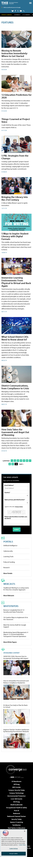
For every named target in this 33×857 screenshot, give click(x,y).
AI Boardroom (16, 781)
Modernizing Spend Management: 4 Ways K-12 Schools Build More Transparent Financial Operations (15, 634)
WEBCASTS (9, 583)
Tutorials (17, 14)
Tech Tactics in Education (16, 828)
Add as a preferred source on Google (11, 7)
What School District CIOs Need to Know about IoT (14, 338)
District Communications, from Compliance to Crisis (15, 387)
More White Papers (10, 642)
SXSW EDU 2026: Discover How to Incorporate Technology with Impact (15, 657)
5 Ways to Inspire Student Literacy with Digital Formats (14, 236)
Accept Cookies (14, 853)
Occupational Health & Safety (16, 808)
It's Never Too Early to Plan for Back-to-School (15, 706)
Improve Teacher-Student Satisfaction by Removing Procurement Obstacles (16, 731)
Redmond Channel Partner (16, 816)
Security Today (16, 819)
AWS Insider (16, 787)
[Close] (25, 831)
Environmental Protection (17, 796)
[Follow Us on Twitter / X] (18, 11)
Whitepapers (10, 606)
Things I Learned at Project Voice (15, 120)
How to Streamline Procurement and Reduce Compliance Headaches (16, 682)
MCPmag (16, 802)
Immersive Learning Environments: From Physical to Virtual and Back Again (16, 281)
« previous (6, 461)
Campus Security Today (16, 790)
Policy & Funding (9, 562)
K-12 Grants (26, 14)
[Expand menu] (30, 3)
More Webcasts (8, 595)
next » (21, 464)
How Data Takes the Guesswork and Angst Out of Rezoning (15, 432)
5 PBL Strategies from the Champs (14, 157)
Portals (8, 541)
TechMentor (16, 825)
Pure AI (16, 810)
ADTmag (17, 784)
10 (16, 464)
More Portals (7, 573)
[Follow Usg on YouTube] (21, 11)
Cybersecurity (8, 551)
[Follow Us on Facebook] (15, 11)
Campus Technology (16, 793)
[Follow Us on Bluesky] (12, 11)
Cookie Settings (13, 848)
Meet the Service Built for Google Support (14, 626)
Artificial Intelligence (10, 545)
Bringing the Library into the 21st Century (14, 198)
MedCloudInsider (16, 805)
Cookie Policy (22, 845)
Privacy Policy (19, 506)
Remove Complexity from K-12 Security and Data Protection (13, 611)
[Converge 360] (16, 769)
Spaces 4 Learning (16, 822)
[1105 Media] (16, 777)
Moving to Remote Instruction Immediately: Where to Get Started (14, 53)
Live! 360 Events (16, 799)
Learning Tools (8, 556)
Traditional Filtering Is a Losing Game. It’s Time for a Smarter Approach (16, 589)
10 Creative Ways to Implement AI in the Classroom (15, 618)
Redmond (16, 813)
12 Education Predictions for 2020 (16, 96)
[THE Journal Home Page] (9, 3)
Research (6, 567)
